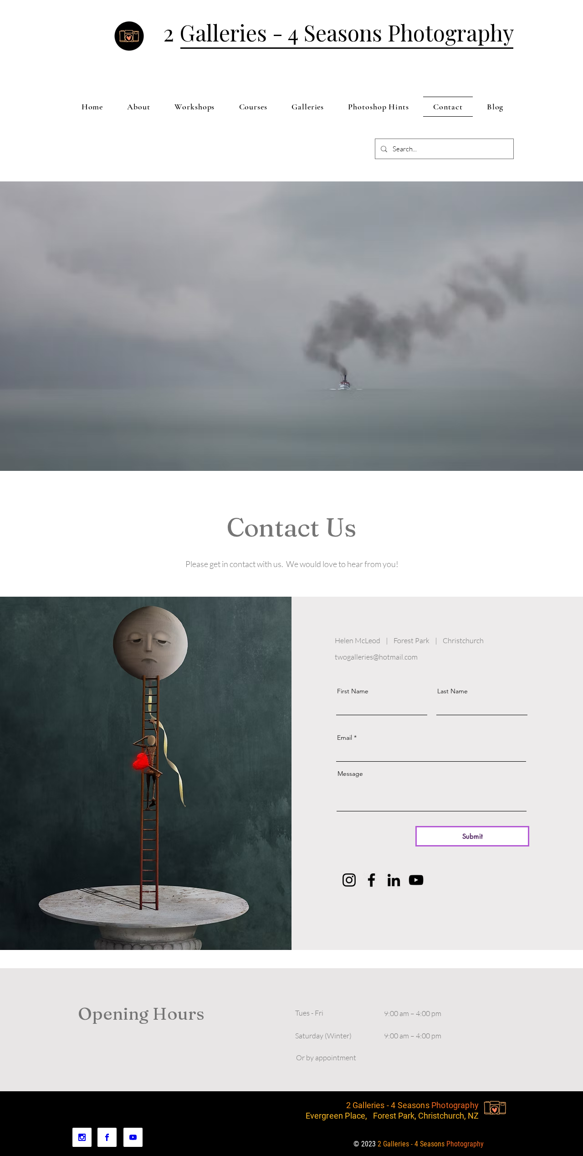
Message (350, 773)
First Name (352, 691)
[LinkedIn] (394, 880)
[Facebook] (371, 880)
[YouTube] (416, 880)
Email (344, 737)
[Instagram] (349, 880)
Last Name (452, 691)
